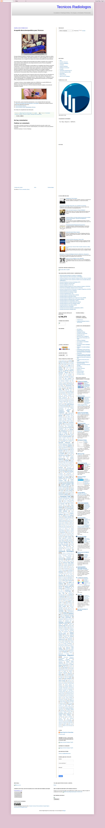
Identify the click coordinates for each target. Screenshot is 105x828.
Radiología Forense (68, 631)
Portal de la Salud (80, 372)
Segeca (64, 671)
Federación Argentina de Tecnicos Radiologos (68, 290)
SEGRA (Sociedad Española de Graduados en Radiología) (70, 275)
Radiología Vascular (68, 637)
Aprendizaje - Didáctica (63, 372)
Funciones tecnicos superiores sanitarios (66, 502)
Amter (60, 365)
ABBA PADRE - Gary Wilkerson (83, 569)
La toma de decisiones (68, 569)
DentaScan (70, 441)
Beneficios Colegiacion (63, 383)
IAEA (68, 532)
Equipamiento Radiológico (69, 471)
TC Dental (70, 703)
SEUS (70, 677)
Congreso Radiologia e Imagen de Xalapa (65, 421)
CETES (66, 396)
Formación (62, 64)
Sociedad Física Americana (82, 333)
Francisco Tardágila (66, 500)
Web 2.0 (65, 724)
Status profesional (70, 700)
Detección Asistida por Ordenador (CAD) (66, 443)
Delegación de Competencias (68, 440)
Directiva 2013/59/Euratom (63, 447)
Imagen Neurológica (62, 541)
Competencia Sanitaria (64, 410)
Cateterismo (64, 394)
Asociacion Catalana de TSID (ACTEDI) (67, 283)
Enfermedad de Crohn (68, 466)
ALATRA (64, 364)
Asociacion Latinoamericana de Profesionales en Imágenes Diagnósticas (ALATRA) (75, 289)
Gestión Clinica (69, 509)
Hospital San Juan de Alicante (64, 526)
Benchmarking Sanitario (68, 382)
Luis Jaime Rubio (62, 574)
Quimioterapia (61, 618)
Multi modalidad (67, 588)
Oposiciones (62, 596)
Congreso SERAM (62, 422)
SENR (65, 673)
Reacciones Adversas (64, 642)
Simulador (60, 679)
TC (65, 703)
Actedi (70, 360)
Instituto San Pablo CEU (68, 554)
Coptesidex (71, 429)
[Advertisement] (42, 21)
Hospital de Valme (62, 520)
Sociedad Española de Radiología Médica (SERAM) (69, 294)
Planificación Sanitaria (63, 605)
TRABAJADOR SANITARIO (83, 503)
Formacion (61, 492)
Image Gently (67, 535)
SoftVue (60, 698)
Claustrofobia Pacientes (63, 398)
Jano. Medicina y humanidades (83, 341)
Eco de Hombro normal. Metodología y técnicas (25, 107)
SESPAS (72, 676)
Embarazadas (61, 460)
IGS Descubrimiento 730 (64, 534)
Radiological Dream (81, 423)
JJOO (60, 562)
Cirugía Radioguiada (63, 397)
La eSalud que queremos (83, 577)
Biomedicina (61, 384)
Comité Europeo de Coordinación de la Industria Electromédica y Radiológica (66, 408)
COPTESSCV (63, 430)
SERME (69, 674)
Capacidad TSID (68, 389)
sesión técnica (66, 676)
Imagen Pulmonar (70, 541)
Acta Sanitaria (79, 343)
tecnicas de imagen (63, 705)
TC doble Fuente (62, 704)
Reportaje (65, 651)
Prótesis (71, 614)
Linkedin (60, 573)
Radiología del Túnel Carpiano (71, 198)
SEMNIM (60, 673)
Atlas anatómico (68, 378)
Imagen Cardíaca (68, 536)
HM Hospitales (67, 518)
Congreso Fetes (61, 420)
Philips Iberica (61, 604)
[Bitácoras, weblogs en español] (17, 785)
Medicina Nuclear (63, 74)
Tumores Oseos (62, 718)
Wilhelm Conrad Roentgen (67, 725)
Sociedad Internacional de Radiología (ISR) (68, 309)
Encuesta (64, 465)
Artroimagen (66, 376)
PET (67, 601)
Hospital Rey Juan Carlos (67, 525)
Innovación (68, 549)
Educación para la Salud (63, 455)
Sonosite (64, 698)
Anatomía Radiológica (64, 66)
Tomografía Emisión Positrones (65, 712)
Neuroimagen (62, 73)
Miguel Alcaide (65, 585)
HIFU (59, 515)
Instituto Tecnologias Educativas (65, 555)
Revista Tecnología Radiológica (64, 664)
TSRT (60, 717)
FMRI (71, 491)
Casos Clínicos (69, 391)
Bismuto (61, 385)
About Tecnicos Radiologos (65, 76)
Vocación (60, 724)
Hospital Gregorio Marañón (63, 521)
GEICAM (64, 508)
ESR (66, 474)
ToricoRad (80, 594)
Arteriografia (60, 376)
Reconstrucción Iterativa (63, 645)
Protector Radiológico (64, 614)
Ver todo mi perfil (62, 734)
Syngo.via (61, 703)
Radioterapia (70, 639)
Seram (60, 674)
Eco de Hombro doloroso (21, 105)
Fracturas (60, 499)
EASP (65, 452)
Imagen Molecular (69, 540)
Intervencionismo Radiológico (65, 557)
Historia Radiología (68, 516)
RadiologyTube (80, 330)
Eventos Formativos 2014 (66, 485)
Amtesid (64, 365)
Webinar (69, 724)
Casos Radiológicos (62, 392)
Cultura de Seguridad (68, 435)
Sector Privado (62, 670)
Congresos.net (80, 319)
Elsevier (71, 459)
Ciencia (71, 396)
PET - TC (62, 602)
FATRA (60, 489)
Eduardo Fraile (69, 454)
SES (73, 674)
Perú (64, 601)
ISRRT (66, 560)
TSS (63, 717)
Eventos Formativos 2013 (67, 484)
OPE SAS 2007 (71, 595)
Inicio (35, 187)
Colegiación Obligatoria (63, 401)
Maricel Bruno (67, 579)
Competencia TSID (64, 411)
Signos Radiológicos (68, 678)
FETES (62, 490)
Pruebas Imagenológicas (66, 617)
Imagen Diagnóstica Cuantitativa (65, 538)
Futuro (65, 506)
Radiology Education (62, 638)
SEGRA (70, 671)
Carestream (61, 390)
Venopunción (69, 719)
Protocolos (61, 616)
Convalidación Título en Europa (65, 428)
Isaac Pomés (61, 560)
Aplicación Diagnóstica (69, 370)
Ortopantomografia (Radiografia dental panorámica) (75, 224)
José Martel (65, 568)
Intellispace (60, 556)
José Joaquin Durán (65, 567)
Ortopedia (60, 598)
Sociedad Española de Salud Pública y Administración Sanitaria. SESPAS (84, 355)
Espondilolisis (69, 473)
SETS (66, 677)
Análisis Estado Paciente (67, 366)
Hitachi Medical (61, 518)
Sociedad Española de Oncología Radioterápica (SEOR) (70, 302)
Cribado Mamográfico (63, 431)
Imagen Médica (61, 540)
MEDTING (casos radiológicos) (83, 336)
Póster (71, 608)
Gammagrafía (67, 507)
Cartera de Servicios (62, 391)
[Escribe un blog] (18, 116)
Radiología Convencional (64, 67)
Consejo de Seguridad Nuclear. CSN (66, 293)
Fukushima (70, 501)
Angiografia (61, 369)
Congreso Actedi (62, 417)
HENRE (67, 514)
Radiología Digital (62, 625)
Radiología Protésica (63, 636)
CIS (71, 397)
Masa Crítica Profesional (67, 580)
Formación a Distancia (68, 492)
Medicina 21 (79, 369)
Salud (60, 667)
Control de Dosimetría (68, 427)
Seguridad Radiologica (63, 672)
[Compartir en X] (20, 116)
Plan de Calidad (69, 604)
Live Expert (65, 573)
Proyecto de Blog (69, 616)
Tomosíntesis (61, 713)
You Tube (60, 726)
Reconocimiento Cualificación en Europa (65, 644)
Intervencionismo (68, 556)
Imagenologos (61, 547)
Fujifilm (65, 501)
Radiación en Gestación (68, 618)
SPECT (66, 699)
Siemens (60, 678)
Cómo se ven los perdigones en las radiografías (75, 258)
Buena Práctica (61, 386)
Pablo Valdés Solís (66, 598)
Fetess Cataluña (69, 490)
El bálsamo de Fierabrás (82, 381)
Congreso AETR (69, 417)
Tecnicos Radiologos (74, 7)
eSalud (66, 472)
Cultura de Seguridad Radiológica (65, 436)
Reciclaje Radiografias (67, 643)
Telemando (62, 710)
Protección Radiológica (64, 63)
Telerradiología (68, 710)
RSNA (60, 666)
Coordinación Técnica (63, 429)
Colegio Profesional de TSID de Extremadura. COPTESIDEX (71, 276)
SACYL (71, 666)
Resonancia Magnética (66, 655)
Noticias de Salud (81, 396)
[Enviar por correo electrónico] (17, 116)
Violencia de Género (62, 723)
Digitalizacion (69, 446)
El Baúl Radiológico (82, 517)
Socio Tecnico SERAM (67, 697)
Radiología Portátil (68, 635)
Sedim (71, 670)
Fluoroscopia (67, 491)
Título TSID (70, 711)
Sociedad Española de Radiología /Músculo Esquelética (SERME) (72, 299)
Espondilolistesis (61, 474)
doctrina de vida (66, 448)
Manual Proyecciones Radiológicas (66, 576)
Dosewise (72, 448)
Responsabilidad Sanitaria (63, 660)
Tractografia (60, 716)
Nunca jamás (80, 454)
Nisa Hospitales (69, 592)
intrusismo (61, 559)
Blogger (64, 810)
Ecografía (20, 114)
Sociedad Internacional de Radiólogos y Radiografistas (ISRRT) (71, 307)
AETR (72, 362)
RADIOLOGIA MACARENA (83, 412)
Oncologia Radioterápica (63, 595)
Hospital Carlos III (68, 519)
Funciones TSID (63, 503)
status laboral (62, 700)
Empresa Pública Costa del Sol (64, 464)
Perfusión (60, 601)
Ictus (59, 533)
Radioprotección (62, 639)
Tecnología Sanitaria (70, 709)
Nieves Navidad (61, 592)
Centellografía (70, 394)
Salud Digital (64, 667)
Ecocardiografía (71, 452)
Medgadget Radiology (81, 332)
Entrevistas (63, 470)
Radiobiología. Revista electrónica (83, 349)
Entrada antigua (51, 187)
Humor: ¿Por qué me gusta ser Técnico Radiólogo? (75, 210)
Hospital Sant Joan (69, 527)
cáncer (64, 388)
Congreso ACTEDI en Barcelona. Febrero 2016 (75, 239)
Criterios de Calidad (63, 433)
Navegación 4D (68, 589)
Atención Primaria (66, 377)
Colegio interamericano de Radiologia (66, 306)
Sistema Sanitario (62, 680)
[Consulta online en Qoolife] (64, 269)
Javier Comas (69, 561)
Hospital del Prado (69, 520)
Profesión (65, 612)
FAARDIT (67, 488)
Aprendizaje (70, 371)
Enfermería (61, 467)
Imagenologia (68, 546)
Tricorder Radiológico (68, 716)
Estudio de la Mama (64, 477)
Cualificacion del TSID (63, 434)
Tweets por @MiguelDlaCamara (64, 753)
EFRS (67, 459)
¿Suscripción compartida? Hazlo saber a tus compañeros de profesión (73, 205)
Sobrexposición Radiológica (63, 683)
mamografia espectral (70, 575)
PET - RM (72, 601)
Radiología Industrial (62, 632)
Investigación (69, 559)
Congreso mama (69, 420)
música (72, 588)
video (71, 720)
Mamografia (61, 575)
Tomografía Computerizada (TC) (66, 70)
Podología (70, 605)
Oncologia (70, 594)
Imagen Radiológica (64, 542)
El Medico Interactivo (81, 368)
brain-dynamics (69, 385)
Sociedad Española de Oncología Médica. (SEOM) (69, 300)
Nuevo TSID (61, 593)
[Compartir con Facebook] (21, 116)
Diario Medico (79, 366)
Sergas (65, 674)
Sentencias (70, 673)
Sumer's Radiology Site (82, 463)
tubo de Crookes (69, 717)
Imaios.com (68, 547)
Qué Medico (79, 329)
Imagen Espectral (61, 539)
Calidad (60, 388)
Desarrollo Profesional (64, 442)
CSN (71, 433)
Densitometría (63, 441)
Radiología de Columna (63, 623)
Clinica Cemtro (71, 398)
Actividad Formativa (62, 362)
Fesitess (72, 489)
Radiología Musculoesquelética (36, 114)
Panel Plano (61, 599)
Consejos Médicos (81, 492)
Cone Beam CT (68, 416)
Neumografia (61, 591)
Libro (65, 570)
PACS (71, 598)
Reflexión (67, 649)
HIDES (71, 514)
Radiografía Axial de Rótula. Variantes (73, 232)
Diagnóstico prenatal (62, 446)
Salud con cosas (81, 453)
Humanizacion (62, 532)
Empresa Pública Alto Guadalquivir (68, 461)
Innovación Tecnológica (66, 551)
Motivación (60, 587)
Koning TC (60, 569)
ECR (68, 453)
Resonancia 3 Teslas (68, 652)
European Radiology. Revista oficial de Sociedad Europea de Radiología (83, 351)
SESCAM (61, 676)
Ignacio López (71, 533)
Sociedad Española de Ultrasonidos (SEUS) (68, 296)
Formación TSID (65, 496)
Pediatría (64, 600)
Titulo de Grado (63, 711)
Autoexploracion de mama (69, 379)
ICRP (71, 532)
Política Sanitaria (62, 606)
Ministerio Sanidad (68, 586)
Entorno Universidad (70, 468)
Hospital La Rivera (68, 522)
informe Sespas (67, 548)
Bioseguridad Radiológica (69, 384)
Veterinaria (66, 720)
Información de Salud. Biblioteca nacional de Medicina (83, 363)
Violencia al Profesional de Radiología (65, 722)
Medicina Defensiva (68, 581)
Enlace (55, 785)
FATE (71, 488)
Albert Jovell (70, 364)
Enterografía (69, 467)
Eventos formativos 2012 (68, 483)
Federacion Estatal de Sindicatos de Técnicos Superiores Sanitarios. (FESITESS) (75, 286)
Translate (83, 30)
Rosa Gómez (70, 665)
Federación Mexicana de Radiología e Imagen (68, 292)
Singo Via (70, 679)
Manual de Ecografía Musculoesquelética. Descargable (27, 103)
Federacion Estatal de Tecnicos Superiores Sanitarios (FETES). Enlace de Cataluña (75, 278)
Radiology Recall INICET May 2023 (87, 465)
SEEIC (60, 671)
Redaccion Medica (80, 371)
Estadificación (71, 474)
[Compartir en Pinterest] (23, 116)
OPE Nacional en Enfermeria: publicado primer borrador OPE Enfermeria (87, 506)
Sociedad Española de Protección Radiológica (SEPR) (70, 303)
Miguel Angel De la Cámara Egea (66, 732)
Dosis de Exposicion (64, 449)
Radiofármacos (61, 619)
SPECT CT (72, 699)
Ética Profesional (68, 478)
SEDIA (68, 670)
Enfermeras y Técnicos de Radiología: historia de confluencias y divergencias (74, 254)
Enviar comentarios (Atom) (24, 189)
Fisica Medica (61, 491)
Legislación (61, 570)
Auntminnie (60, 379)
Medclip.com (61, 581)
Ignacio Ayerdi (64, 533)
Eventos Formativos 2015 (64, 486)
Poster (66, 608)
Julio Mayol (71, 568)
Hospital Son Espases (63, 528)
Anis (66, 369)
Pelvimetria (70, 600)
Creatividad (70, 430)
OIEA (65, 594)
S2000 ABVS (66, 666)
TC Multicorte (69, 704)
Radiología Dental (67, 624)
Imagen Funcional (69, 539)
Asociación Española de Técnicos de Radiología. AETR (70, 282)
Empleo (66, 460)
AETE (69, 362)
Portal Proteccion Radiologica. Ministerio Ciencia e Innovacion (71, 287)
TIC (73, 710)
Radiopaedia (70, 638)
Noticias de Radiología (81, 340)
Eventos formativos (63, 479)
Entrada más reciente (18, 187)
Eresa (62, 472)
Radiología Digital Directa (67, 626)
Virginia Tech (70, 723)
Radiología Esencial (63, 630)
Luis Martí (70, 574)
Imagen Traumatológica (63, 545)
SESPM (61, 677)
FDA (63, 489)
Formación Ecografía (26, 114)
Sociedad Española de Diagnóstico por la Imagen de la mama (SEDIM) (73, 297)
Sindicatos (65, 679)
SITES (69, 680)
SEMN (71, 672)
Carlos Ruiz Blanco (68, 390)
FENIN (67, 489)
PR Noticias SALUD (80, 374)
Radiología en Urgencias (69, 629)
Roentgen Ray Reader (82, 536)
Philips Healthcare (69, 602)
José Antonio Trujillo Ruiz (63, 566)
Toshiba (67, 713)
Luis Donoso (70, 573)
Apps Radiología (63, 371)
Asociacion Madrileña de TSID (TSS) (66, 284)
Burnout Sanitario (69, 386)
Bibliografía (70, 383)
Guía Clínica (66, 512)
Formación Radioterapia (69, 495)
